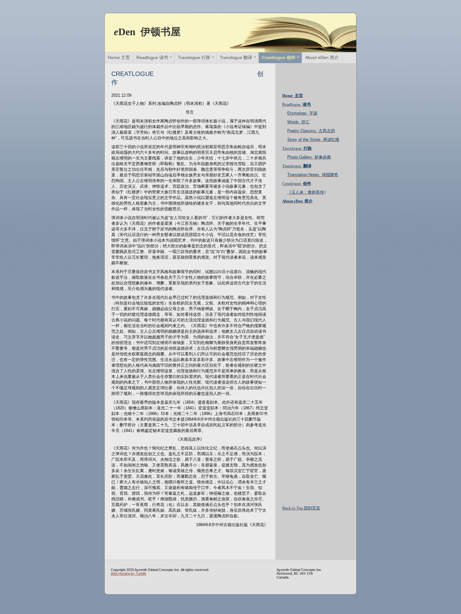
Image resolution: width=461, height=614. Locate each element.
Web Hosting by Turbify (128, 573)
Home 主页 (119, 57)
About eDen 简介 (322, 57)
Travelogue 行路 (194, 57)
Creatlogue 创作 (278, 57)
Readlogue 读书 (152, 57)
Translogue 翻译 (236, 57)
